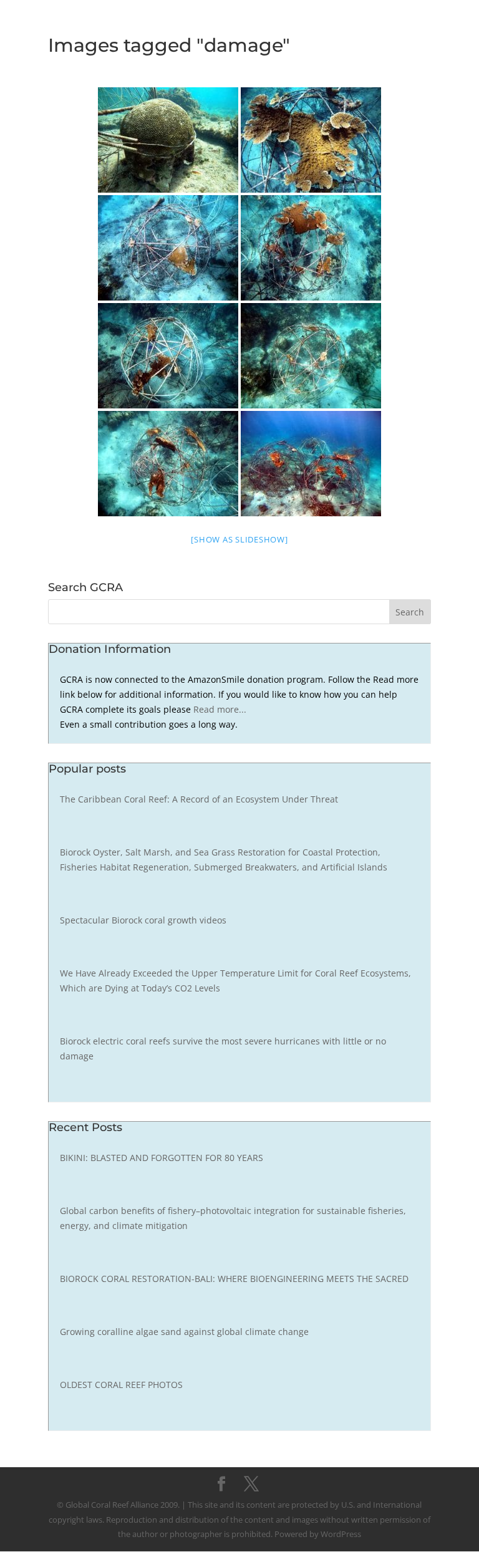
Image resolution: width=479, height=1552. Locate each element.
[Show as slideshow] (239, 539)
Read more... (219, 709)
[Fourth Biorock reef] (311, 355)
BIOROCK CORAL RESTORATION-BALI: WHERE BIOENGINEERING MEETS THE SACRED (234, 1278)
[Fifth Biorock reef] (168, 463)
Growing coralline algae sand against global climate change (184, 1332)
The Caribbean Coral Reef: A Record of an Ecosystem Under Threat (199, 799)
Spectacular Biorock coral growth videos (143, 920)
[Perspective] (311, 463)
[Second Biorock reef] (311, 248)
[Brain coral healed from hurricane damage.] (168, 140)
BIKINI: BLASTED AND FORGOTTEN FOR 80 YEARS (161, 1158)
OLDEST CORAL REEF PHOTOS (121, 1385)
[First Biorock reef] (168, 248)
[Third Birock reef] (168, 355)
